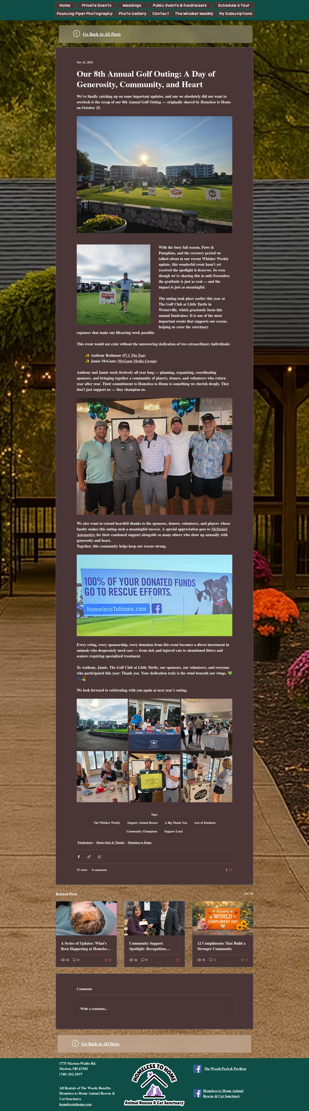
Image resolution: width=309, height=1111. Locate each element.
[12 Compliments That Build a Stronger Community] (222, 918)
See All (248, 893)
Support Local (173, 831)
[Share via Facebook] (79, 857)
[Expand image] (102, 724)
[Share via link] (89, 857)
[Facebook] (197, 1069)
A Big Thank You (176, 822)
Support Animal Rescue (142, 822)
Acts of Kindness (204, 822)
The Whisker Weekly (107, 822)
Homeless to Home (140, 842)
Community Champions (142, 831)
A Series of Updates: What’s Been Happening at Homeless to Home (84, 945)
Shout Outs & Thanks (110, 842)
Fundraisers (85, 842)
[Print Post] (99, 857)
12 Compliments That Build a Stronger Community (221, 945)
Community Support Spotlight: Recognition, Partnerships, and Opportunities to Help (148, 945)
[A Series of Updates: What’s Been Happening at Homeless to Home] (86, 918)
